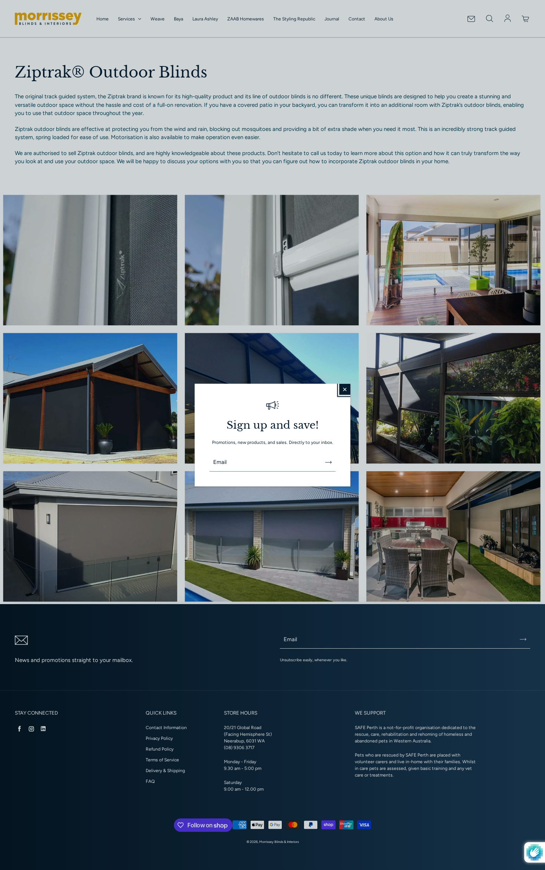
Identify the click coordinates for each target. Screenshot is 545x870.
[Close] (344, 389)
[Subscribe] (328, 462)
